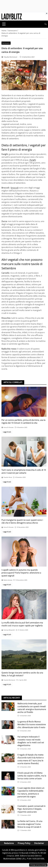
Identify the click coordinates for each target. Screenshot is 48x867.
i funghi (32, 160)
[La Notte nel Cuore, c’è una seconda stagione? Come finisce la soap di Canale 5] (8, 824)
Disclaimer (39, 843)
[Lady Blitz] (11, 16)
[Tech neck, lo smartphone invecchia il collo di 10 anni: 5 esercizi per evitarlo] (24, 452)
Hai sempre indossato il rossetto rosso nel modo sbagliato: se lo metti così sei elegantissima (30, 741)
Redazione (9, 843)
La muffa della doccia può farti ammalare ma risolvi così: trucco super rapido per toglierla (22, 624)
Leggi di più (7, 432)
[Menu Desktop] (3, 24)
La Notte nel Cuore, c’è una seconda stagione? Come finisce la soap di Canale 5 (29, 824)
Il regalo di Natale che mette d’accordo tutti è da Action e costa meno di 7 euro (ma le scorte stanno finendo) (30, 759)
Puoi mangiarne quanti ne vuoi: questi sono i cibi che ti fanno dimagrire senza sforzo (22, 521)
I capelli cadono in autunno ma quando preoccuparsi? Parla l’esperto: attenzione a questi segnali (21, 573)
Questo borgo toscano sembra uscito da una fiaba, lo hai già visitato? (22, 674)
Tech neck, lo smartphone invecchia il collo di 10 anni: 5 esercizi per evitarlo (23, 471)
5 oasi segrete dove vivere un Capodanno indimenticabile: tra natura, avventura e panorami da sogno (30, 792)
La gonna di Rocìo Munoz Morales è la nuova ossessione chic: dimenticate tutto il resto (31, 724)
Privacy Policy (24, 843)
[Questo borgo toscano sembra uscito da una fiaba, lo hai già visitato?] (24, 654)
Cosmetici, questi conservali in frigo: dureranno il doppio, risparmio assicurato (31, 809)
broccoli (14, 187)
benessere (6, 43)
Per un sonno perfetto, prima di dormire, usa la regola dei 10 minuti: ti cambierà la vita (23, 421)
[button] (46, 24)
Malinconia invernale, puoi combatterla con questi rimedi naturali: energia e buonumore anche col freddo (31, 707)
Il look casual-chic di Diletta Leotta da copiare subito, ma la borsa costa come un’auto (31, 775)
